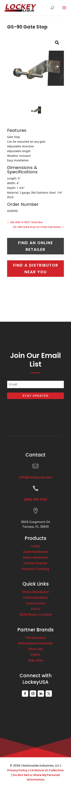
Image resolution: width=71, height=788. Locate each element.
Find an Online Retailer (35, 246)
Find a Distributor (35, 592)
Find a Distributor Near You (35, 268)
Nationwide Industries (35, 643)
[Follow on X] (49, 693)
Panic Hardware (35, 557)
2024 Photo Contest (35, 614)
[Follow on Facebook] (25, 693)
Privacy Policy (17, 770)
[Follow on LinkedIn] (41, 693)
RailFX (35, 654)
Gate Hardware (35, 552)
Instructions (35, 603)
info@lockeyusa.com (35, 477)
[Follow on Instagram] (33, 693)
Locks (35, 546)
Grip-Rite (35, 660)
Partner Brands (35, 563)
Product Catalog (35, 569)
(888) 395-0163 (35, 499)
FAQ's (35, 609)
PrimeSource (35, 638)
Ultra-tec (35, 649)
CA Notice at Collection (47, 770)
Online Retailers (35, 597)
